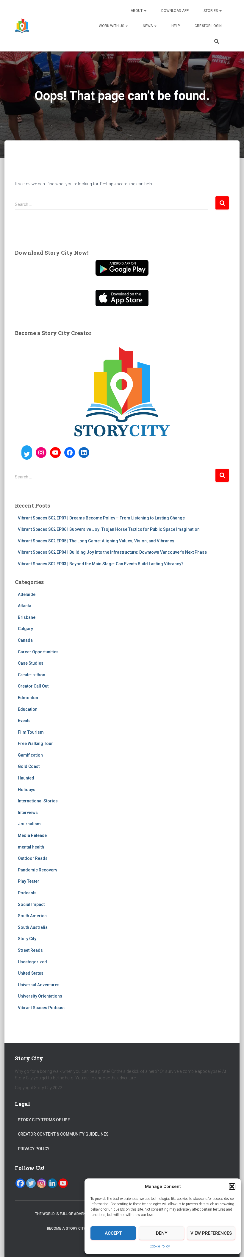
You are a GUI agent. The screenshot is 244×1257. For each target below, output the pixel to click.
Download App (175, 11)
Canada (25, 640)
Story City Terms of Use (44, 1119)
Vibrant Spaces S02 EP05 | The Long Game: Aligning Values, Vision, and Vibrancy (96, 541)
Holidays (26, 789)
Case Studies (30, 663)
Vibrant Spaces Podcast (41, 1007)
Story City (27, 938)
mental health (31, 847)
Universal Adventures (39, 984)
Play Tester (28, 881)
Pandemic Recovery (37, 870)
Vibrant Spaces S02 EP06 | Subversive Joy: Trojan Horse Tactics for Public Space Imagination (109, 529)
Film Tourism (31, 732)
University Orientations (40, 996)
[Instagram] (41, 1183)
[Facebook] (20, 1183)
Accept (113, 1233)
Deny (161, 1233)
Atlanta (24, 605)
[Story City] (22, 25)
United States (30, 973)
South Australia (33, 927)
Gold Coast (29, 766)
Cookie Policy (160, 1246)
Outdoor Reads (33, 858)
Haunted (26, 778)
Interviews (28, 812)
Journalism (29, 823)
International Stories (38, 801)
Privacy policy (33, 1148)
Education (27, 709)
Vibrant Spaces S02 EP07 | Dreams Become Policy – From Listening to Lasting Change (101, 518)
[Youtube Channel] (63, 1183)
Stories (211, 11)
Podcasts (27, 892)
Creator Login (208, 26)
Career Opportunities (38, 651)
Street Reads (30, 950)
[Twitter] (31, 1183)
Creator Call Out (33, 686)
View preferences (211, 1233)
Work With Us (112, 26)
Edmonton (28, 697)
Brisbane (26, 617)
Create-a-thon (31, 674)
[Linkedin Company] (52, 1183)
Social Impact (31, 904)
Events (24, 720)
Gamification (30, 755)
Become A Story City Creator (75, 1228)
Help (175, 26)
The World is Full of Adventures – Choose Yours (82, 1214)
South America (32, 915)
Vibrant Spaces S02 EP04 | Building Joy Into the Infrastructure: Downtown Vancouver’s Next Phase (112, 552)
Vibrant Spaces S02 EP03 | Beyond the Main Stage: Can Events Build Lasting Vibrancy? (101, 563)
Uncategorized (32, 961)
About (137, 11)
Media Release (32, 835)
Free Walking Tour (35, 743)
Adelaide (26, 594)
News (148, 26)
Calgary (25, 628)
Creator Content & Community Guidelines (63, 1134)
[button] (232, 1186)
